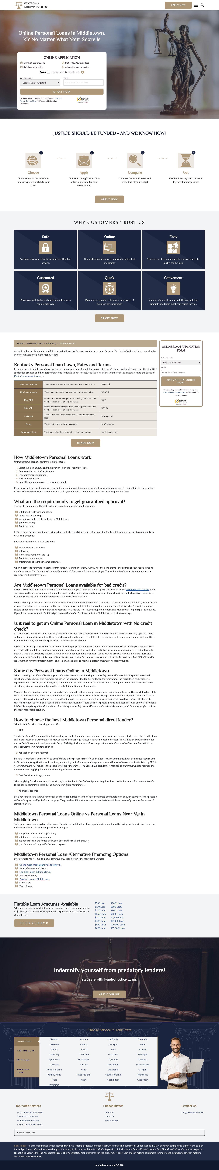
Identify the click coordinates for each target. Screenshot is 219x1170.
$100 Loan (100, 907)
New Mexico (142, 1064)
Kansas (142, 1049)
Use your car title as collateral (65, 72)
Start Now (61, 91)
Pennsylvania (54, 1074)
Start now (109, 318)
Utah (83, 1079)
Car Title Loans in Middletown (35, 872)
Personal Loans (35, 343)
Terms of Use (31, 101)
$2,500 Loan (117, 917)
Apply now (178, 5)
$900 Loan (116, 910)
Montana (142, 1059)
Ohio (83, 1069)
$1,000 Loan (117, 914)
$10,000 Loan (117, 921)
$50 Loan (100, 903)
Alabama (54, 1039)
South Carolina (113, 1074)
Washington (113, 1079)
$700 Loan (116, 903)
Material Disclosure (27, 1133)
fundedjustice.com (105, 1165)
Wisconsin (142, 1079)
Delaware (54, 1044)
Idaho (143, 1044)
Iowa (113, 1049)
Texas (54, 1079)
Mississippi (83, 1059)
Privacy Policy (168, 392)
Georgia (113, 1044)
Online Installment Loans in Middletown (40, 864)
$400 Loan (100, 921)
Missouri (113, 1059)
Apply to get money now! (181, 381)
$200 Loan (100, 910)
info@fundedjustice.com (192, 1112)
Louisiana (84, 1054)
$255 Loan (100, 914)
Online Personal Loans (137, 589)
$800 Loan (116, 907)
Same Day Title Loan (27, 1116)
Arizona (84, 1039)
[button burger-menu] (196, 5)
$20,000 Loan (118, 924)
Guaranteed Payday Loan (30, 1112)
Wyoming (54, 1085)
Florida (83, 1044)
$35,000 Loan (118, 928)
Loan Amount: (26, 78)
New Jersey (113, 1064)
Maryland (113, 1054)
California (113, 1039)
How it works (111, 1120)
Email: (66, 78)
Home (20, 343)
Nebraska (54, 1064)
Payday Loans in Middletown (34, 879)
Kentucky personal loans (27, 376)
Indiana (83, 1049)
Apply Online (109, 994)
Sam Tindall (20, 1145)
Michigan (142, 1054)
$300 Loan (100, 917)
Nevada (84, 1064)
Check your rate (34, 923)
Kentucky (51, 343)
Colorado (142, 1039)
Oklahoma (113, 1069)
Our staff (109, 1116)
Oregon (143, 1069)
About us (109, 1112)
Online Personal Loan (28, 1120)
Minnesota (54, 1059)
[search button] (202, 5)
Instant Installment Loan (29, 1124)
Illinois (54, 1049)
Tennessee (142, 1074)
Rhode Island (83, 1074)
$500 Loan (100, 924)
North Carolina (54, 1069)
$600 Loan (100, 928)
